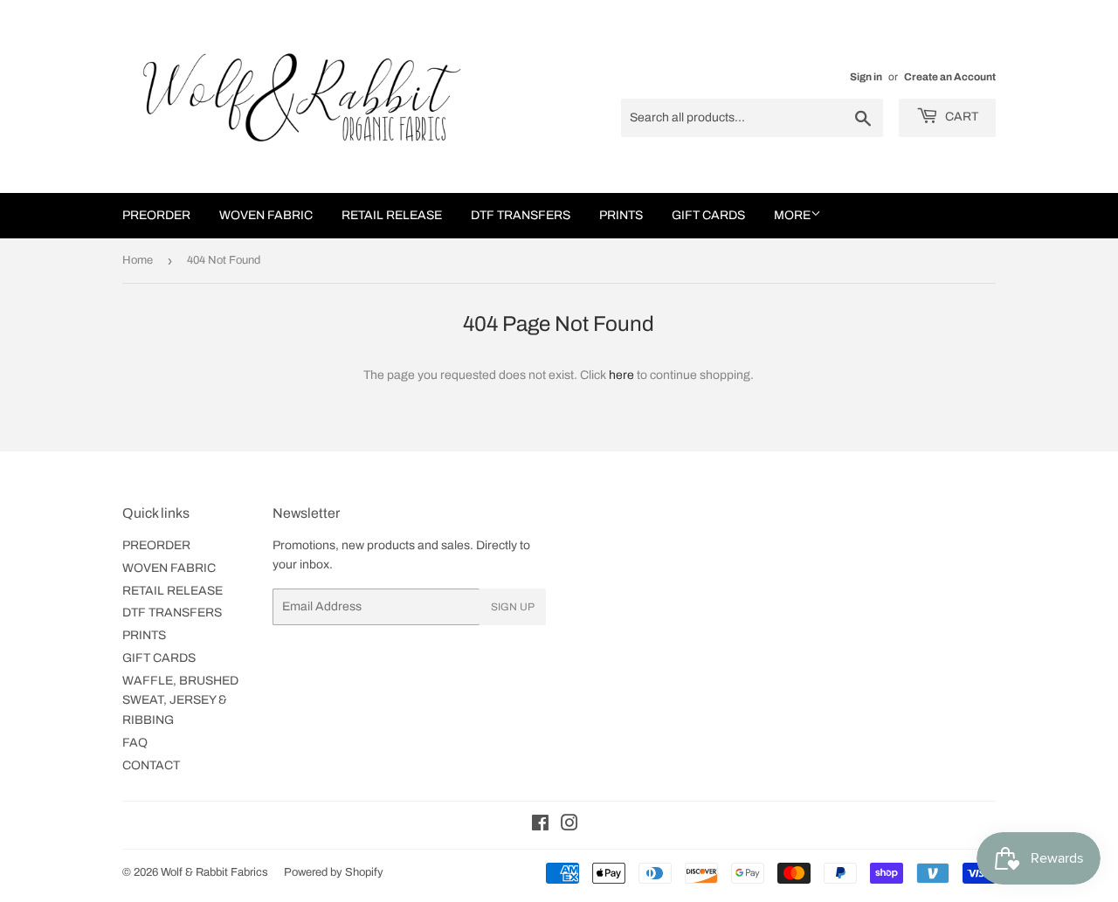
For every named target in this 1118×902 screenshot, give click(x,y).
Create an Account (950, 77)
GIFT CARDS (708, 215)
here (621, 375)
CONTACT (151, 765)
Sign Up (513, 607)
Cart (960, 116)
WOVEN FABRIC (266, 215)
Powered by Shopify (333, 872)
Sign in (866, 77)
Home (137, 260)
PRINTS (621, 215)
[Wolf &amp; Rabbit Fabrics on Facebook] (540, 825)
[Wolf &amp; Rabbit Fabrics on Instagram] (569, 825)
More (792, 215)
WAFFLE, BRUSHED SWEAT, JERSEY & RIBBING (180, 700)
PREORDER (156, 215)
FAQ (135, 742)
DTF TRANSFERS (520, 215)
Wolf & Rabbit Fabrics (214, 872)
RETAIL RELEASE (392, 215)
